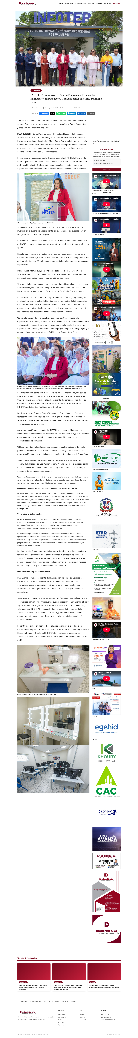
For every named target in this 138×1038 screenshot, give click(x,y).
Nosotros (82, 1014)
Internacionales (62, 1017)
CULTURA (74, 1001)
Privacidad (83, 1020)
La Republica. (36, 90)
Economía (61, 1022)
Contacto (82, 1017)
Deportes (61, 1025)
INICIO (61, 3)
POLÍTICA (91, 3)
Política (60, 1020)
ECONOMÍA (99, 3)
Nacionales (61, 1014)
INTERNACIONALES (80, 3)
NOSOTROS (116, 3)
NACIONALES (69, 3)
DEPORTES (107, 3)
